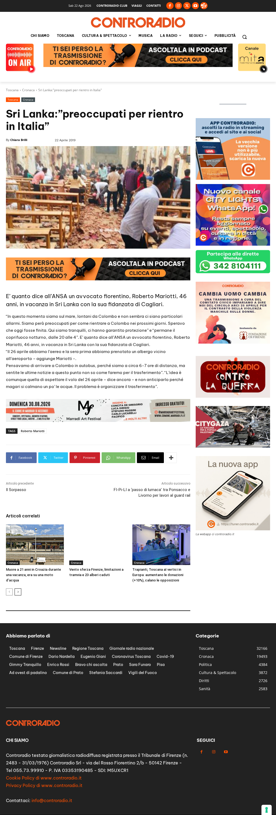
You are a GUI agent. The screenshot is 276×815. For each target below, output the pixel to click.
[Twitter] (187, 5)
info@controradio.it (52, 800)
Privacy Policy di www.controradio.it (44, 785)
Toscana (12, 90)
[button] (244, 37)
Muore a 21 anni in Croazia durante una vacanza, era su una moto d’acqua (33, 574)
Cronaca (28, 90)
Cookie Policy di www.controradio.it (44, 778)
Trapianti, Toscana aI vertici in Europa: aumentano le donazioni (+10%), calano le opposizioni (157, 574)
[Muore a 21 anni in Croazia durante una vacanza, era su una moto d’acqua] (35, 544)
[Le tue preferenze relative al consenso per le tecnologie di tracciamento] (266, 810)
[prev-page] (9, 591)
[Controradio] (138, 22)
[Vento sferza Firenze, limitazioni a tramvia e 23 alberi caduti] (98, 544)
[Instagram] (178, 5)
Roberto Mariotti (32, 431)
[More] (171, 457)
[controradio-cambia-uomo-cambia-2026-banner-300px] (233, 244)
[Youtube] (195, 5)
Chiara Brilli (18, 140)
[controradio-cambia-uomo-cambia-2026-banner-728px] (98, 420)
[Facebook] (170, 5)
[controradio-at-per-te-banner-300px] (233, 342)
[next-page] (18, 591)
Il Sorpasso (16, 489)
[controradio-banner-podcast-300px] (233, 178)
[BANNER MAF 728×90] (138, 65)
